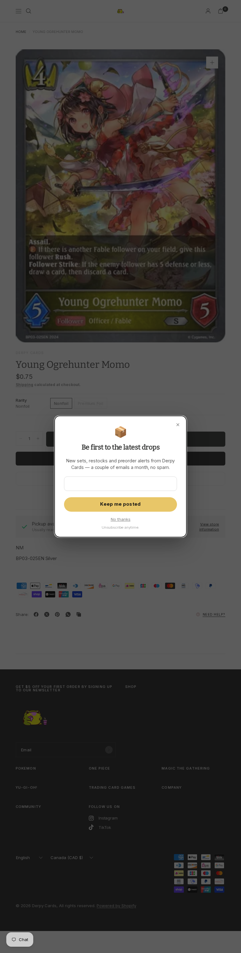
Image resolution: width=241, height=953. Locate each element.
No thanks (121, 519)
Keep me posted (120, 504)
